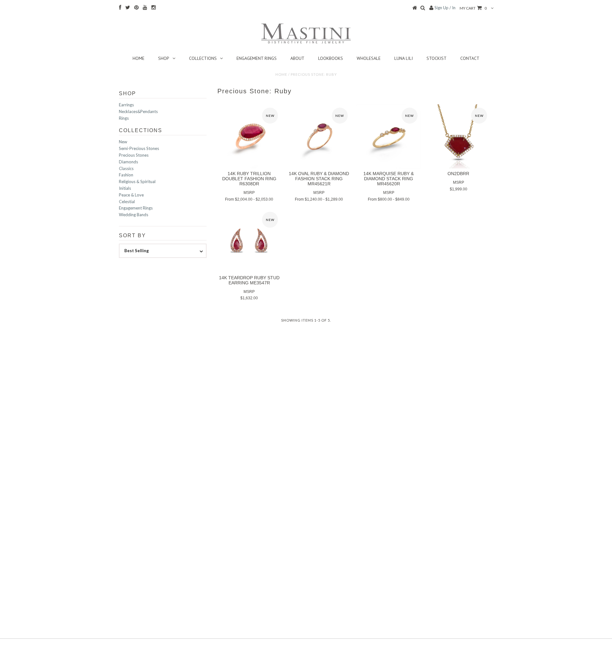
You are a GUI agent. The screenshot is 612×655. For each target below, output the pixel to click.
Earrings (126, 104)
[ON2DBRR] (458, 136)
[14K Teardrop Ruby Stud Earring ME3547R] (249, 241)
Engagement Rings (257, 58)
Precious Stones (134, 155)
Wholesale (369, 58)
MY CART (473, 8)
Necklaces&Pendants (138, 111)
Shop (163, 58)
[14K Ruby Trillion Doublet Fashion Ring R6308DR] (249, 136)
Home (138, 58)
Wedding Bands (133, 214)
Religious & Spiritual (137, 181)
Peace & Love (131, 194)
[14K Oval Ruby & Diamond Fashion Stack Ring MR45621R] (319, 136)
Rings (124, 118)
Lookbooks (330, 58)
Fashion (126, 174)
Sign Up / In (444, 7)
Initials (125, 188)
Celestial (127, 201)
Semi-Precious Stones (139, 148)
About (297, 58)
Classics (126, 168)
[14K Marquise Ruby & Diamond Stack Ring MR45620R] (389, 136)
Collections (203, 58)
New (123, 141)
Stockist (436, 58)
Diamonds (128, 161)
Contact (469, 58)
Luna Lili (403, 58)
